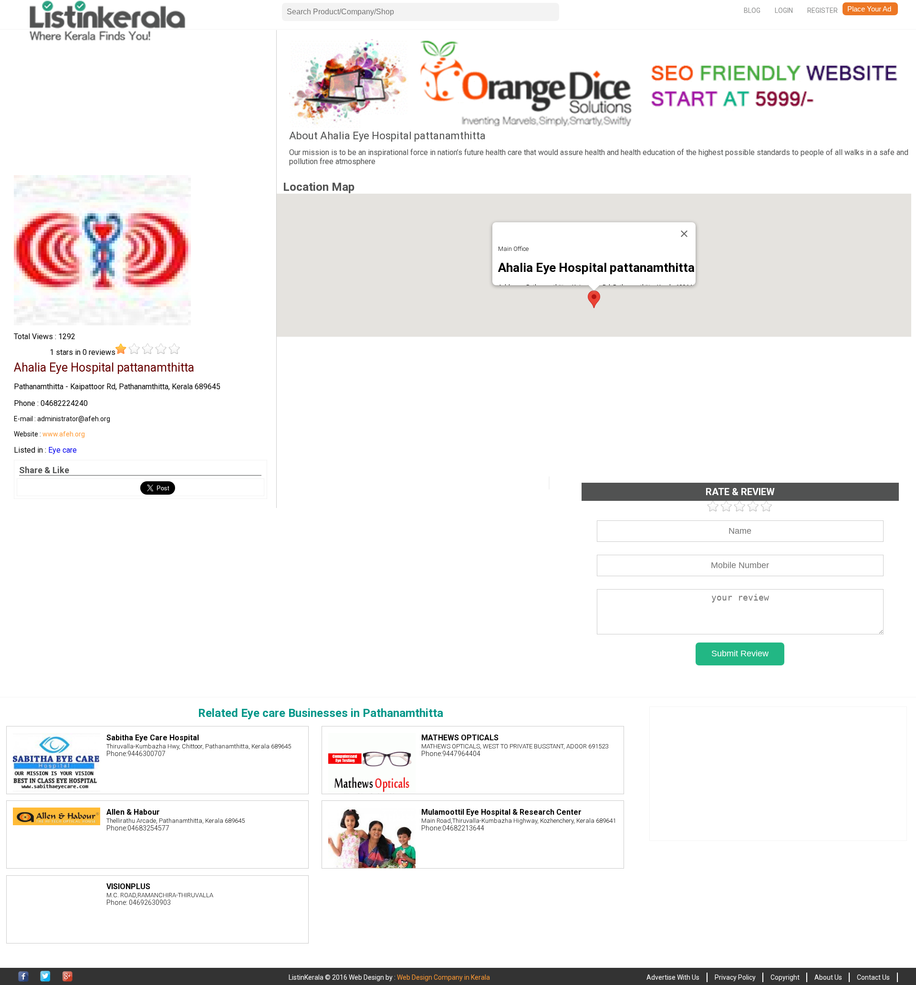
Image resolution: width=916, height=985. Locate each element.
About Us (828, 977)
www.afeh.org (63, 434)
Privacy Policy (735, 977)
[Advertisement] (140, 106)
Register (822, 10)
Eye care (62, 450)
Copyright (785, 977)
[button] (594, 299)
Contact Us (873, 977)
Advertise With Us (672, 977)
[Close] (684, 233)
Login (784, 10)
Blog (752, 10)
